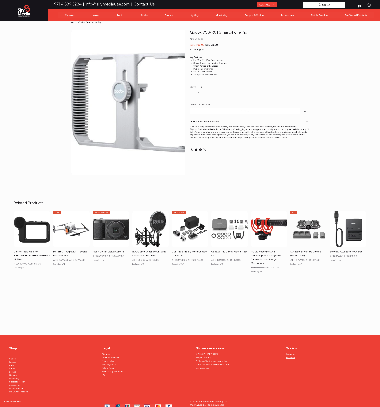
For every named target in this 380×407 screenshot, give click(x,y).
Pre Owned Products (18, 377)
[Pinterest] (200, 150)
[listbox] (267, 4)
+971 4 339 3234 (67, 4)
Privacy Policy (108, 346)
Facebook (290, 343)
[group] (190, 227)
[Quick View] (32, 214)
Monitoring (14, 364)
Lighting (13, 360)
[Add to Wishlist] (305, 111)
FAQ (104, 360)
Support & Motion (17, 367)
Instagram (291, 339)
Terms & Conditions (110, 343)
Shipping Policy (109, 350)
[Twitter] (205, 150)
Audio (12, 350)
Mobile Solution (16, 374)
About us (106, 339)
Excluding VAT (20, 253)
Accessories (14, 370)
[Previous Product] (9, 214)
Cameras (13, 344)
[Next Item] (181, 56)
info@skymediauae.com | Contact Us (120, 4)
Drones (12, 357)
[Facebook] (196, 150)
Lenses (12, 347)
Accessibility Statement (113, 357)
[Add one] (205, 93)
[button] (267, 4)
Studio (12, 354)
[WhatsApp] (192, 150)
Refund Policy (108, 353)
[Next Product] (370, 214)
